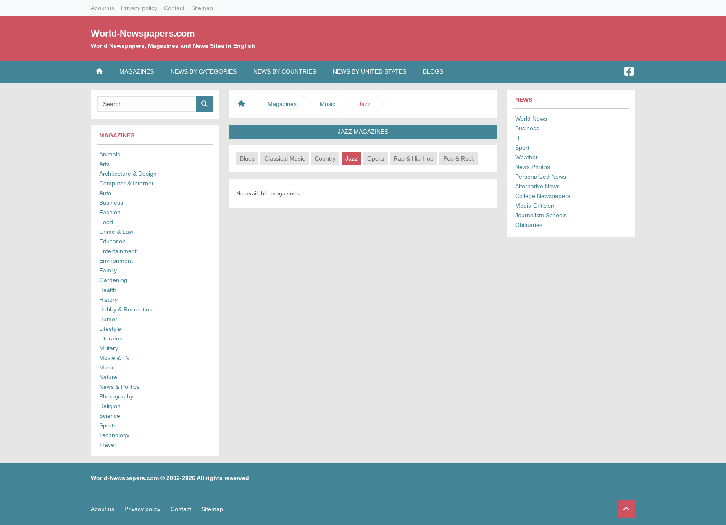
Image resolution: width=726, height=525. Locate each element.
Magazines (136, 71)
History (108, 299)
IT (518, 138)
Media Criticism (535, 205)
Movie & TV (114, 357)
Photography (116, 396)
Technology (114, 435)
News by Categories (204, 71)
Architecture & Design (128, 173)
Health (107, 290)
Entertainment (118, 251)
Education (112, 241)
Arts (104, 164)
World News (531, 118)
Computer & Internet (126, 183)
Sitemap (202, 8)
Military (108, 348)
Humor (108, 319)
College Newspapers (542, 196)
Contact (174, 8)
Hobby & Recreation (126, 309)
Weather (526, 157)
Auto (105, 193)
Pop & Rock (458, 158)
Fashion (110, 212)
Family (108, 270)
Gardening (113, 280)
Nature (108, 377)
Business (111, 202)
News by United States (369, 71)
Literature (112, 338)
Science (109, 415)
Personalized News (540, 176)
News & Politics (119, 386)
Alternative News (537, 186)
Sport (522, 147)
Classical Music (284, 158)
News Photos (532, 167)
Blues (247, 158)
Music (107, 367)
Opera (375, 158)
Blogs (433, 71)
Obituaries (528, 225)
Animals (109, 154)
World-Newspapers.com (143, 33)
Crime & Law (116, 231)
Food (106, 222)
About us (102, 8)
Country (325, 158)
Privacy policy (139, 8)
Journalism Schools (541, 215)
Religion (110, 406)
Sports (107, 425)
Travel (107, 444)
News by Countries (284, 71)
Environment (116, 260)
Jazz (351, 158)
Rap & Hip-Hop (414, 158)
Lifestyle (110, 328)
